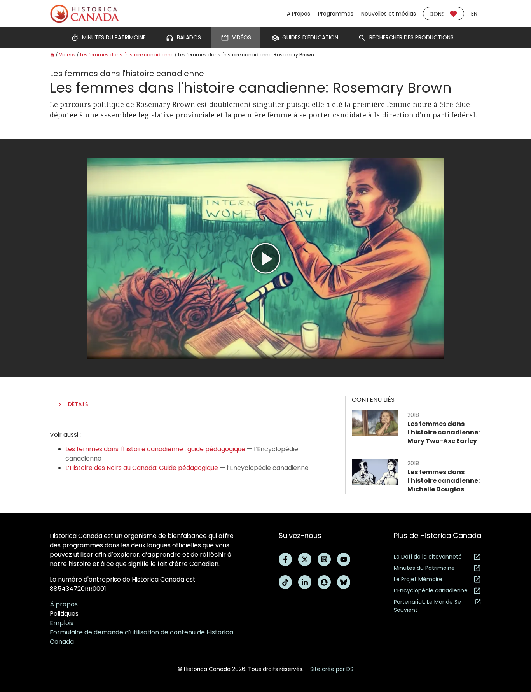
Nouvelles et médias (388, 14)
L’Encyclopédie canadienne (431, 590)
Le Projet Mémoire (418, 579)
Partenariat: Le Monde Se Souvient (427, 606)
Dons (437, 14)
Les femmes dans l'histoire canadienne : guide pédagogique (155, 449)
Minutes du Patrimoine (424, 568)
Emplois (61, 622)
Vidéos (67, 54)
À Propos (298, 14)
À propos (64, 604)
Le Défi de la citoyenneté (428, 557)
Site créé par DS (331, 669)
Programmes (335, 14)
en (474, 14)
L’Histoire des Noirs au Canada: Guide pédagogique (141, 467)
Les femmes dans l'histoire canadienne (126, 54)
